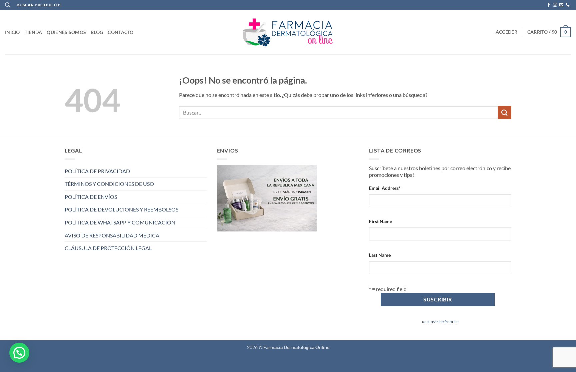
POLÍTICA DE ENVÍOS (91, 196)
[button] (506, 32)
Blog (97, 32)
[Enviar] (504, 112)
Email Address (385, 188)
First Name (380, 221)
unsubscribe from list (440, 321)
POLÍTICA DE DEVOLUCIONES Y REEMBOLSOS (121, 209)
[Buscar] (7, 5)
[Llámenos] (568, 5)
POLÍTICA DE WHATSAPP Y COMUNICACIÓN (120, 222)
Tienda (33, 32)
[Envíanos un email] (561, 5)
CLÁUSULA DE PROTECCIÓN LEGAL (108, 248)
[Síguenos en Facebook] (549, 5)
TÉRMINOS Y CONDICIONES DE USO (109, 184)
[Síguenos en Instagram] (555, 5)
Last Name (380, 255)
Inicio (12, 32)
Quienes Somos (66, 32)
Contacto (120, 32)
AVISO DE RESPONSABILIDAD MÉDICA (112, 235)
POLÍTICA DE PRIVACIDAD (97, 171)
